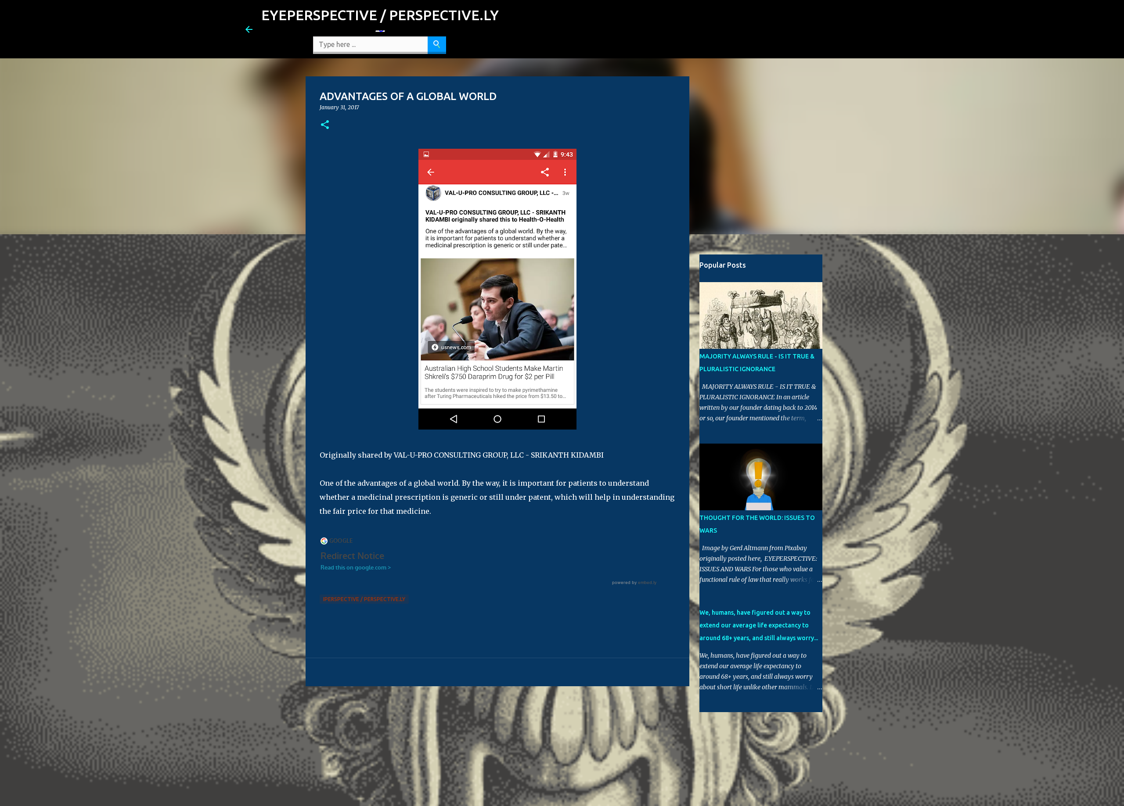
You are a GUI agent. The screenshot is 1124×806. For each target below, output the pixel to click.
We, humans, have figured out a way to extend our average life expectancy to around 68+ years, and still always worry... (758, 625)
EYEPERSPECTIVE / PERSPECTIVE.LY (380, 15)
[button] (325, 125)
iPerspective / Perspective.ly (364, 599)
